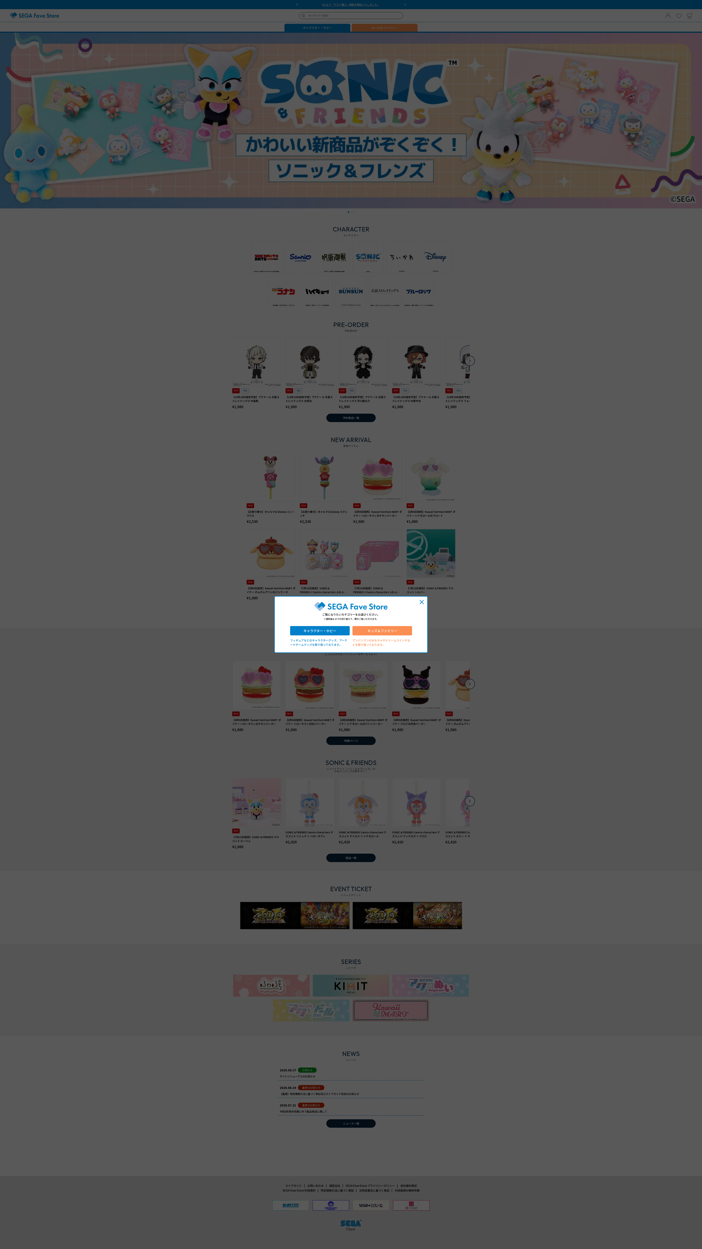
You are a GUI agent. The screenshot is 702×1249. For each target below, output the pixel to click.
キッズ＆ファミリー (382, 630)
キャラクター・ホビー (319, 630)
